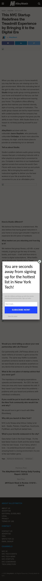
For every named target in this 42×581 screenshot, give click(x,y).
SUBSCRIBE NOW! (21, 310)
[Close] (40, 261)
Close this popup (12, 316)
